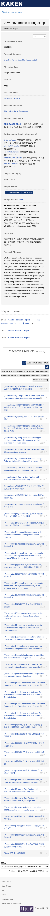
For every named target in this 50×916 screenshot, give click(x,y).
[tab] (26, 351)
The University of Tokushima (16, 111)
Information (6, 881)
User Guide (6, 886)
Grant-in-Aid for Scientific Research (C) (20, 60)
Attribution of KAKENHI (11, 904)
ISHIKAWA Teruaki (11, 152)
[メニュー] (47, 3)
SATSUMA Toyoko (11, 146)
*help (21, 200)
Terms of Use (7, 899)
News (4, 895)
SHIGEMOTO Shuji (12, 124)
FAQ (3, 890)
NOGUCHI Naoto (11, 164)
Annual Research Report (19, 320)
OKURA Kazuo (10, 140)
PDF (26, 323)
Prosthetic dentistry (12, 98)
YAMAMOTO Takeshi (13, 158)
